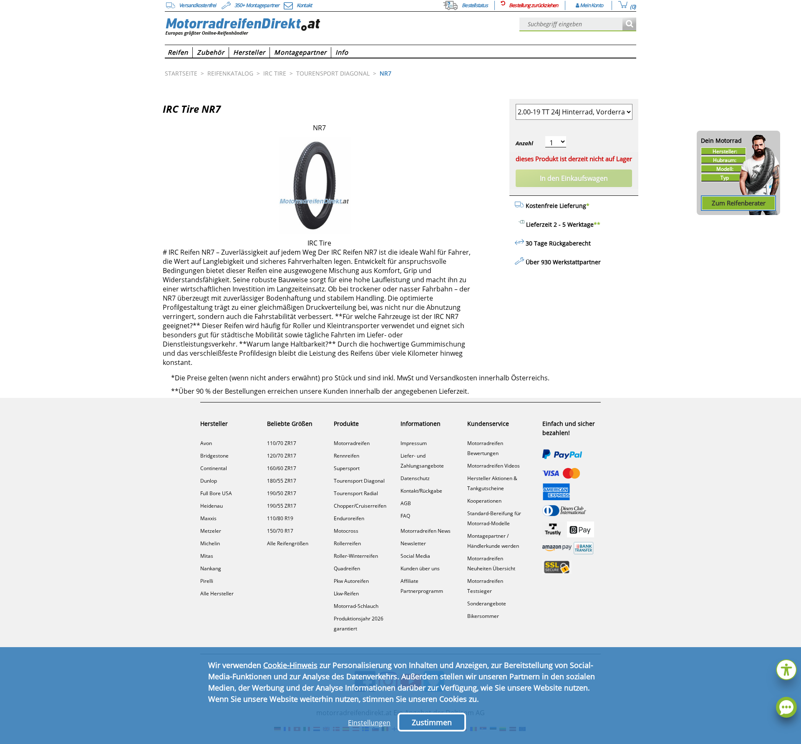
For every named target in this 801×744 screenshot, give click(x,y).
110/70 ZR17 (281, 443)
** (597, 224)
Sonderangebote (486, 603)
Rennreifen (346, 455)
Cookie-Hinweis (290, 665)
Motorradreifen (352, 443)
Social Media (415, 555)
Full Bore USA (216, 493)
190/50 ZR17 (281, 493)
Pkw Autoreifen (351, 581)
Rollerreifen (347, 543)
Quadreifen (347, 568)
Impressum (413, 443)
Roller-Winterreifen (356, 555)
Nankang (210, 568)
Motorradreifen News (425, 530)
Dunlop (208, 480)
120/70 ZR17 (281, 455)
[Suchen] (629, 24)
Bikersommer (483, 616)
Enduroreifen (349, 518)
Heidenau (211, 505)
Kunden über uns (420, 568)
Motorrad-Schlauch (356, 606)
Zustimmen (432, 722)
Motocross (346, 530)
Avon (206, 443)
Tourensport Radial (356, 493)
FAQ (405, 515)
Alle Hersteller (217, 593)
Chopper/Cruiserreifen (360, 505)
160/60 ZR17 (281, 468)
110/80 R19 (280, 518)
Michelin (210, 543)
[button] (786, 668)
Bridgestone (214, 455)
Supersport (347, 468)
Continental (213, 468)
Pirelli (206, 581)
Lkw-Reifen (346, 593)
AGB (405, 503)
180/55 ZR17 (281, 480)
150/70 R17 (280, 530)
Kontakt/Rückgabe (421, 490)
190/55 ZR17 (281, 505)
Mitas (206, 555)
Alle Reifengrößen (287, 543)
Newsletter (413, 543)
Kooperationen (484, 500)
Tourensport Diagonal (359, 480)
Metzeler (210, 530)
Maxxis (208, 518)
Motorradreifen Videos (493, 465)
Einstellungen (369, 722)
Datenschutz (415, 478)
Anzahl (524, 143)
